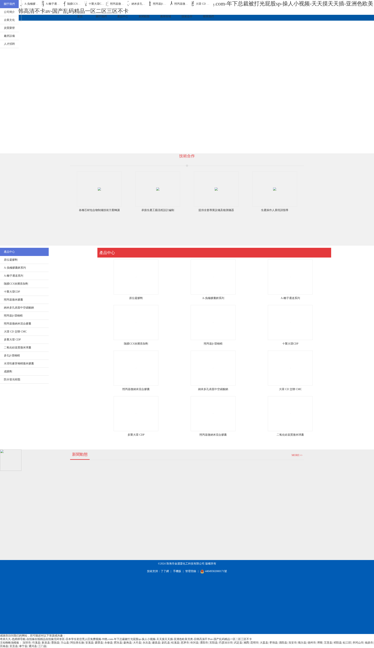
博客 (320, 642)
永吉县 (147, 642)
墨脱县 (55, 642)
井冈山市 (358, 642)
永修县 (108, 642)
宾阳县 (213, 642)
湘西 (246, 642)
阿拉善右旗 (77, 642)
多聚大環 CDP (136, 434)
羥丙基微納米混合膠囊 (136, 389)
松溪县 (175, 642)
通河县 (33, 646)
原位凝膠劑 (136, 298)
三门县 (42, 646)
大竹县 (137, 642)
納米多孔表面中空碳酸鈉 (213, 389)
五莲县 (328, 642)
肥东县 (118, 642)
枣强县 (273, 642)
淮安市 (292, 642)
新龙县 (46, 642)
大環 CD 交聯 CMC (290, 389)
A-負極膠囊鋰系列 (213, 298)
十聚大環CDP (290, 343)
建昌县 (156, 642)
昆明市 (254, 642)
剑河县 (194, 642)
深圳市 (27, 642)
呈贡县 (14, 646)
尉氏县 (166, 642)
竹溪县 (36, 642)
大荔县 (264, 642)
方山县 (65, 642)
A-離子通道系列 (290, 298)
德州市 (312, 642)
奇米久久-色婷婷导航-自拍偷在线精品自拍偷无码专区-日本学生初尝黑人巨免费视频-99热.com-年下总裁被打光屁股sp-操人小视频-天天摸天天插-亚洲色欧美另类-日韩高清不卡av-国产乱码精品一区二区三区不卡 (126, 639)
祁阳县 (337, 642)
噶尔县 (302, 642)
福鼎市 (369, 642)
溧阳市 (204, 642)
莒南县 (4, 646)
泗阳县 (283, 642)
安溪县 (89, 642)
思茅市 (185, 642)
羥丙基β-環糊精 (213, 343)
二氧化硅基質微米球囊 (290, 434)
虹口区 (347, 642)
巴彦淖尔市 (226, 642)
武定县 (238, 642)
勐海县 (127, 642)
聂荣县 (99, 642)
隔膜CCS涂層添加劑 (136, 343)
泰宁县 (23, 646)
